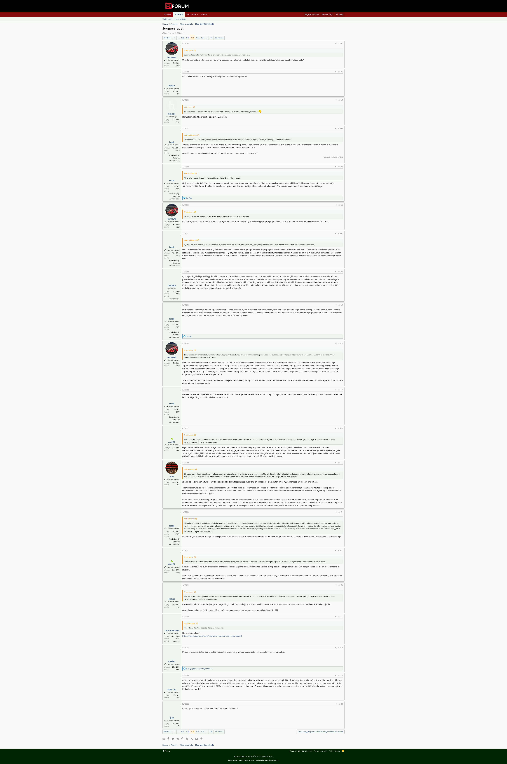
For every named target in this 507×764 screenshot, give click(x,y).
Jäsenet (204, 14)
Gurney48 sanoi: (190, 135)
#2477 (340, 617)
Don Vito (172, 285)
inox (172, 476)
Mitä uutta (191, 14)
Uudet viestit (167, 19)
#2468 (340, 272)
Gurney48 (171, 57)
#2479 (340, 676)
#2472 (340, 428)
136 (211, 38)
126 (202, 38)
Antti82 (171, 442)
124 (192, 38)
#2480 (340, 704)
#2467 (340, 233)
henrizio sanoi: (189, 623)
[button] (197, 14)
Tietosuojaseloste (320, 751)
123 (187, 38)
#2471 (340, 390)
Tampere (176, 641)
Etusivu (167, 14)
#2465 (340, 167)
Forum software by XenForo (253, 756)
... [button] (178, 38)
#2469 (340, 305)
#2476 (340, 585)
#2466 (340, 205)
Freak (171, 142)
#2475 (340, 550)
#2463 (340, 100)
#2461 (340, 43)
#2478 (340, 647)
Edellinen (168, 38)
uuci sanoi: (188, 107)
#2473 (340, 463)
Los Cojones (169, 33)
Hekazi (172, 85)
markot (171, 661)
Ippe (172, 717)
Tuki (330, 751)
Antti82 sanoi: (189, 469)
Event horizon (175, 299)
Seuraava (218, 38)
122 (182, 38)
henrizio (171, 114)
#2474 (340, 512)
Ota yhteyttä (295, 751)
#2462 (340, 72)
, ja (199, 668)
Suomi (167, 751)
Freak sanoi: (188, 50)
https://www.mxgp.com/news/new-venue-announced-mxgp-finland (212, 636)
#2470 (340, 343)
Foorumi (179, 14)
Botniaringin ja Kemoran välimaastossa (174, 158)
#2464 (340, 128)
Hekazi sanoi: (189, 173)
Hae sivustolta (180, 19)
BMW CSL (171, 689)
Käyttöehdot (307, 751)
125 (197, 38)
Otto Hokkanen (172, 630)
